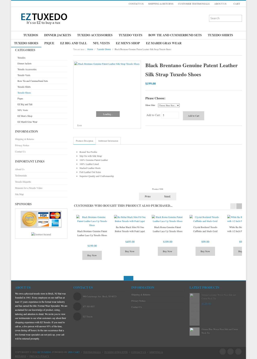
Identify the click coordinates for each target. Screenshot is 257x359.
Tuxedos (30, 35)
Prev (147, 196)
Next (167, 196)
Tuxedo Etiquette (23, 181)
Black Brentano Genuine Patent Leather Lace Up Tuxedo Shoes (92, 233)
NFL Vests (101, 43)
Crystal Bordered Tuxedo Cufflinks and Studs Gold (205, 229)
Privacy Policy (39, 356)
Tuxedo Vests (130, 35)
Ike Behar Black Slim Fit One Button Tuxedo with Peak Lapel (130, 229)
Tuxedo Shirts (220, 35)
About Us (19, 169)
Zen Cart (74, 352)
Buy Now (92, 255)
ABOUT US (220, 3)
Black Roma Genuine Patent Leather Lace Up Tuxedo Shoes (168, 229)
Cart (236, 3)
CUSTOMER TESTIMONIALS (194, 3)
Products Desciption (84, 140)
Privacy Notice (22, 145)
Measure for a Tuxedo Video (28, 187)
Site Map (19, 194)
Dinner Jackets (57, 35)
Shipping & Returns (24, 139)
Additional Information (108, 140)
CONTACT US (136, 3)
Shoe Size (150, 105)
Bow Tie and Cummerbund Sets (175, 35)
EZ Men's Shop (128, 43)
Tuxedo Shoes (26, 43)
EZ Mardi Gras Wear (164, 43)
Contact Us (20, 151)
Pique (49, 43)
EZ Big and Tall (73, 43)
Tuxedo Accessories (95, 35)
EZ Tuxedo (44, 352)
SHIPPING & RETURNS (160, 3)
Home (90, 49)
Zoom (79, 125)
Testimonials (21, 175)
